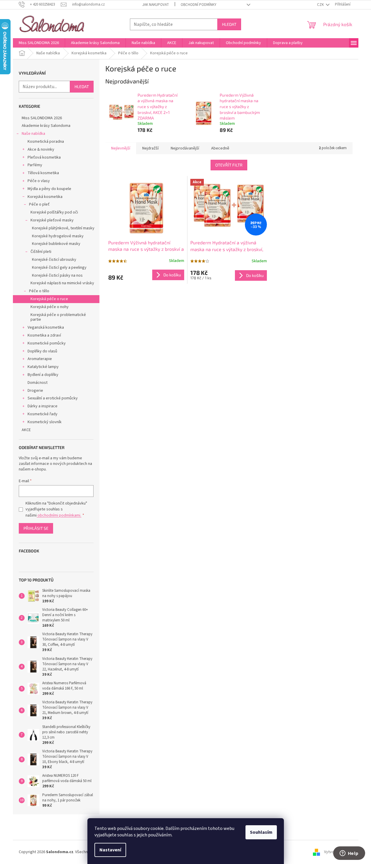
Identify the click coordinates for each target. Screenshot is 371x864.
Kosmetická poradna (46, 141)
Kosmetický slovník (45, 422)
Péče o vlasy (39, 181)
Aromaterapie (40, 359)
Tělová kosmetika (43, 173)
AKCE (26, 430)
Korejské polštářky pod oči (54, 212)
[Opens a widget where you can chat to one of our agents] (349, 853)
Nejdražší (150, 148)
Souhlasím (261, 832)
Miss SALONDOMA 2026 (42, 118)
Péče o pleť (39, 204)
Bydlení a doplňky (43, 375)
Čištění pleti (41, 252)
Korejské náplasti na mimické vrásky (62, 283)
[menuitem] (39, 43)
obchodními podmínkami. (59, 515)
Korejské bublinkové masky (56, 244)
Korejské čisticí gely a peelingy (59, 267)
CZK (321, 4)
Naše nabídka (33, 134)
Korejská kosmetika (45, 197)
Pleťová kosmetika (44, 157)
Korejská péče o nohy (50, 307)
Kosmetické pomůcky (47, 343)
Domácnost (38, 383)
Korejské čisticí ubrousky (54, 260)
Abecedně (220, 148)
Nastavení (110, 850)
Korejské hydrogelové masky (58, 236)
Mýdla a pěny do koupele (49, 189)
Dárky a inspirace (42, 406)
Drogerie (35, 391)
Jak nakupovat (155, 4)
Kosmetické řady (42, 414)
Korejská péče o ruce (49, 299)
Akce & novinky (41, 149)
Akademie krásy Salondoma (46, 126)
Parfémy (35, 165)
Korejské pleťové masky (52, 220)
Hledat (229, 24)
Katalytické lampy (43, 367)
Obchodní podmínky (198, 4)
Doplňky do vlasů (42, 351)
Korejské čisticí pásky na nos (57, 275)
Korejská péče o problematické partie (58, 317)
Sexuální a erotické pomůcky (53, 398)
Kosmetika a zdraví (44, 335)
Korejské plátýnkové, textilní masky (63, 228)
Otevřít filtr (229, 164)
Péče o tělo (39, 291)
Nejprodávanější (185, 148)
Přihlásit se (35, 528)
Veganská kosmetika (46, 327)
